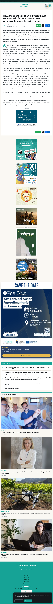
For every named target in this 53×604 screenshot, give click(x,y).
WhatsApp (38, 25)
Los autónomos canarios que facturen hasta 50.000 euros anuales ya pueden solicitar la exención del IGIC (27, 368)
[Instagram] (49, 1)
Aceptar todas (28, 600)
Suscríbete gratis (26, 591)
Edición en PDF (26, 575)
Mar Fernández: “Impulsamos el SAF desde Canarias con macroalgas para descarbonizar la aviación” (27, 383)
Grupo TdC (26, 581)
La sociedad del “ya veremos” (12, 388)
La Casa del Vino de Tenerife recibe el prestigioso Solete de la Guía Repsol (20, 432)
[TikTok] (51, 1)
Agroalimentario (5, 511)
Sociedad (3, 430)
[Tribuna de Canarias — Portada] (24, 5)
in (48, 25)
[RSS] (31, 569)
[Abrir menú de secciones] (2, 5)
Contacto (15, 1)
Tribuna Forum (26, 583)
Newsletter (9, 1)
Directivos (6, 12)
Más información (25, 596)
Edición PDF (3, 1)
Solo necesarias (19, 600)
